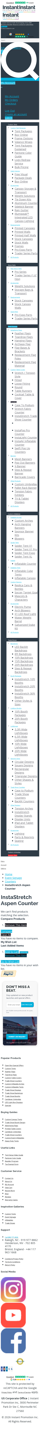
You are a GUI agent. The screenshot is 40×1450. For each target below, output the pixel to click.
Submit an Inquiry (17, 1037)
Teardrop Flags (11, 1075)
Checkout (10, 103)
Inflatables (9, 1220)
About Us (8, 1181)
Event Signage (13, 878)
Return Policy (10, 1265)
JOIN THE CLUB (26, 1004)
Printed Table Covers (13, 1129)
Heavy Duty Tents (12, 1141)
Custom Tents (10, 1068)
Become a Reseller (7, 24)
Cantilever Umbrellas (13, 1099)
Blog (7, 1194)
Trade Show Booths (12, 1096)
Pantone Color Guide (13, 1158)
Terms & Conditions (12, 1262)
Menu (3, 861)
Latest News (29, 24)
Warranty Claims (11, 1200)
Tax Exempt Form (11, 1164)
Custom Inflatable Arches (14, 1084)
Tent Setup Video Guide (14, 1155)
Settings (3, 868)
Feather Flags (10, 1072)
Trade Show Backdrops (14, 1093)
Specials (8, 1105)
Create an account (16, 114)
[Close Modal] (1, 87)
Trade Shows (10, 1223)
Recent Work (10, 1191)
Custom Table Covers (13, 1078)
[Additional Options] (8, 976)
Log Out (10, 110)
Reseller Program (11, 1161)
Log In (9, 117)
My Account (12, 96)
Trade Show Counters (13, 1081)
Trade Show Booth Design (15, 1122)
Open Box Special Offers (14, 1065)
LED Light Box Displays (14, 1102)
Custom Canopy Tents (13, 1119)
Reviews (8, 1197)
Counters (10, 881)
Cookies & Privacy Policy (14, 1259)
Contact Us (22, 24)
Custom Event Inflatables (14, 1138)
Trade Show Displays (13, 1090)
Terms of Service (24, 1392)
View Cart (8, 1187)
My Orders (11, 100)
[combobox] (20, 40)
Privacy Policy (7, 1392)
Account (3, 865)
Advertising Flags (11, 1125)
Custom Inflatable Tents (14, 1087)
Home (8, 874)
